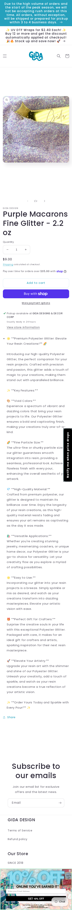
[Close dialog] (70, 870)
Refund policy (17, 839)
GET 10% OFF (36, 898)
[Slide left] (27, 201)
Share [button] (11, 717)
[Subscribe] (60, 802)
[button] (5, 56)
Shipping (8, 264)
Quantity (8, 242)
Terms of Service (20, 830)
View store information (23, 327)
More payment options (36, 303)
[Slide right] (44, 201)
